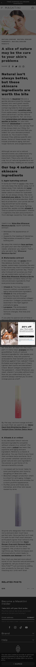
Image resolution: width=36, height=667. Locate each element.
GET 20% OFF (27, 336)
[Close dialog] (34, 323)
